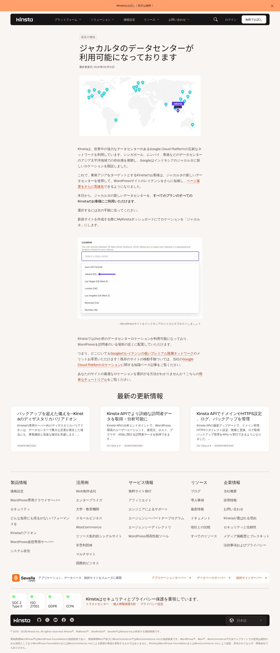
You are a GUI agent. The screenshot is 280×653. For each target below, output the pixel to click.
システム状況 (20, 551)
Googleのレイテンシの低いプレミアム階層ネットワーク (151, 353)
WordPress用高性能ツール (149, 536)
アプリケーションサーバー (169, 578)
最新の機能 (88, 37)
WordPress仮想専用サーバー (32, 542)
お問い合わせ (233, 509)
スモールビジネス (89, 518)
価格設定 (17, 491)
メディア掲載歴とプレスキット (247, 536)
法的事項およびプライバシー (245, 545)
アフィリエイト (140, 500)
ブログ (196, 491)
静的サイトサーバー (249, 578)
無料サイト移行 (140, 491)
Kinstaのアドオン (23, 533)
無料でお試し (254, 19)
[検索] (216, 19)
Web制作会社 (86, 491)
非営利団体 (84, 545)
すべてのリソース (204, 536)
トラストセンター (97, 604)
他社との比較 (201, 527)
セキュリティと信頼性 (240, 527)
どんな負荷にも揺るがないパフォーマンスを (39, 521)
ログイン (231, 19)
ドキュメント (201, 518)
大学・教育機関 (87, 509)
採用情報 (230, 500)
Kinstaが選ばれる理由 (240, 518)
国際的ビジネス (87, 563)
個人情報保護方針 (124, 604)
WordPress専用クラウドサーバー (35, 500)
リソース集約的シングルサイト (99, 536)
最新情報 (197, 509)
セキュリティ (20, 509)
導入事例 (197, 500)
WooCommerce (88, 527)
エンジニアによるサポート (148, 509)
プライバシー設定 (151, 604)
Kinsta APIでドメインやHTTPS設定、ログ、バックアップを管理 (229, 416)
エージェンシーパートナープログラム (156, 518)
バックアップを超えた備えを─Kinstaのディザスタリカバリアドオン (50, 416)
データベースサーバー (211, 578)
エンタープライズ (89, 500)
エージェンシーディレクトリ (150, 527)
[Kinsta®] (24, 19)
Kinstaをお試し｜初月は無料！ (135, 5)
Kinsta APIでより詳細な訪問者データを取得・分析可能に (139, 416)
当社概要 (230, 491)
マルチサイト (86, 554)
